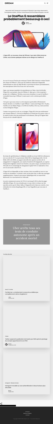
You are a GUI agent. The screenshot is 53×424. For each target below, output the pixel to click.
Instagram (7, 383)
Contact (27, 415)
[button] (47, 3)
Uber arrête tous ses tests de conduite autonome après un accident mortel (26, 232)
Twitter (6, 336)
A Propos (27, 411)
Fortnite (11, 289)
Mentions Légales (27, 413)
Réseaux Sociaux (15, 383)
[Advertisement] (26, 70)
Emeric (27, 22)
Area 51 (7, 289)
